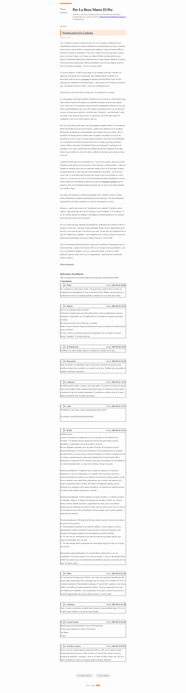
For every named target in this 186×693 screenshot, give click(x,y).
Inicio (88, 685)
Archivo (93, 685)
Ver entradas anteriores (84, 675)
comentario (85, 79)
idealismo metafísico (110, 181)
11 (61, 646)
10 (61, 622)
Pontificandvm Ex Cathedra (78, 33)
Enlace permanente (67, 264)
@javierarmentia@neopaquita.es (113, 17)
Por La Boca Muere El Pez (92, 9)
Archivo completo (103, 675)
